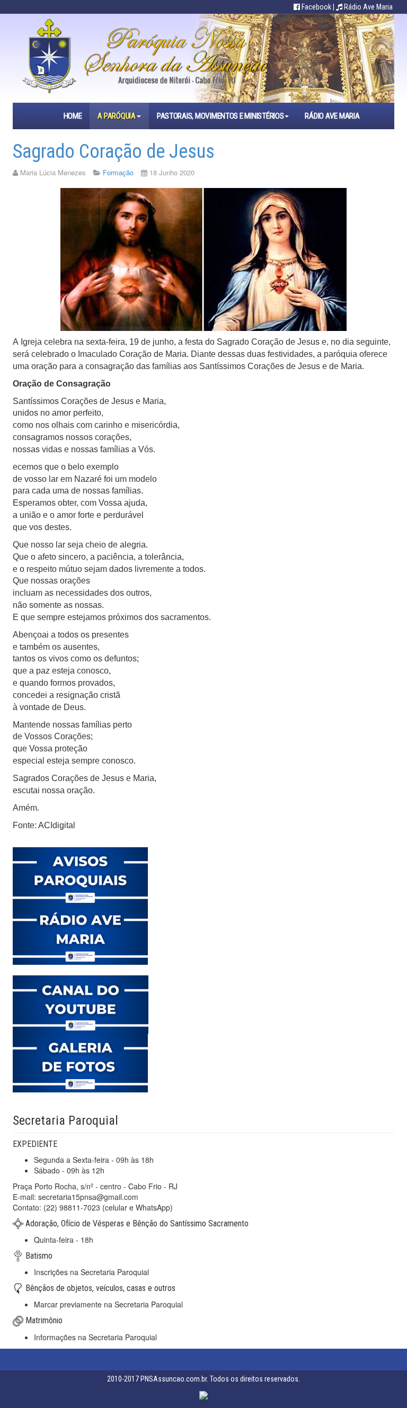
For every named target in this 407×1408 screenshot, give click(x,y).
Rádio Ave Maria (368, 7)
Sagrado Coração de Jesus (114, 151)
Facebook (316, 7)
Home (73, 116)
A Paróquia (116, 116)
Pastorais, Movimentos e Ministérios (220, 116)
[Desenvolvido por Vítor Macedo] (203, 1395)
